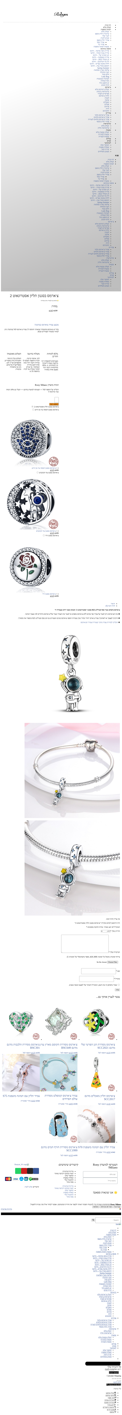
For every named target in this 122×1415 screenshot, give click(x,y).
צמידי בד (101, 44)
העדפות (95, 1207)
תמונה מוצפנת (106, 29)
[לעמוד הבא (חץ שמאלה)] (118, 1380)
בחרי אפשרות (63, 1104)
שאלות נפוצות (104, 147)
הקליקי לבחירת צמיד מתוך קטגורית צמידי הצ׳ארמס (99, 622)
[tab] (58, 604)
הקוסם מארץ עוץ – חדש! (100, 66)
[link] (120, 1209)
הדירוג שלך (115, 931)
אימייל (117, 979)
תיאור (113, 604)
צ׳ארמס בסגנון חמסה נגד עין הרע (47, 410)
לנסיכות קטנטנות (103, 79)
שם (118, 971)
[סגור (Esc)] (120, 1378)
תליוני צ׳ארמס (104, 96)
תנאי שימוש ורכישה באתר (64, 1173)
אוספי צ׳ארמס (106, 49)
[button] (61, 155)
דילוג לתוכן (117, 1382)
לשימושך (107, 143)
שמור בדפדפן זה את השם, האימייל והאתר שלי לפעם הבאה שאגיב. (93, 985)
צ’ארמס (108, 87)
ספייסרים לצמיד (103, 94)
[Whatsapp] (18, 1171)
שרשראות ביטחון (103, 92)
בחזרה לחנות (109, 1369)
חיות (107, 109)
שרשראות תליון (103, 262)
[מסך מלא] (115, 1378)
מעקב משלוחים (103, 151)
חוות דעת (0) (110, 606)
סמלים (106, 104)
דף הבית (111, 160)
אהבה (107, 100)
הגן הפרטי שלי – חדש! (101, 55)
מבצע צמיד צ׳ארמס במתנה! (47, 325)
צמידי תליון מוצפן (103, 40)
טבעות (108, 130)
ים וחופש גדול (104, 83)
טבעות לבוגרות (103, 134)
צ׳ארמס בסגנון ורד (52, 536)
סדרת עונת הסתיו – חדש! (100, 53)
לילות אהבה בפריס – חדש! (99, 64)
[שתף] (118, 1378)
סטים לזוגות (105, 38)
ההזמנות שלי (69, 1180)
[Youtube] (24, 1171)
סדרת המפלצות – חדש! (100, 57)
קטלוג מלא (105, 32)
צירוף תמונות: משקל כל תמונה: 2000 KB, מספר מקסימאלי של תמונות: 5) (93, 957)
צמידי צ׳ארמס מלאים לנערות (98, 119)
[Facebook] (36, 1171)
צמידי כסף (100, 42)
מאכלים (106, 102)
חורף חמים (105, 219)
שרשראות (107, 124)
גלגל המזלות (105, 81)
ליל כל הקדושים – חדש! (100, 62)
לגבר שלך (105, 36)
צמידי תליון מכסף (103, 256)
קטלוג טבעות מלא (102, 132)
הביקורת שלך (114, 952)
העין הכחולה (104, 72)
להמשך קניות (113, 1372)
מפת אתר (70, 1182)
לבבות (107, 98)
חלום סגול (105, 74)
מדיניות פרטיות (68, 1171)
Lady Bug (105, 77)
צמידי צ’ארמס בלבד (102, 115)
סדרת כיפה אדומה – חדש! (99, 51)
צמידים (108, 113)
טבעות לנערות (104, 271)
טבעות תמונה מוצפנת (101, 181)
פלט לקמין (28, 1187)
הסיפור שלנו (104, 145)
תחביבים (106, 245)
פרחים (106, 106)
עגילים (111, 273)
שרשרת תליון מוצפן (102, 34)
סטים (112, 275)
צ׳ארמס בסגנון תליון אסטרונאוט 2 (46, 407)
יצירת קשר (105, 149)
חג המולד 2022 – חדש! (100, 59)
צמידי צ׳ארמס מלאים (101, 117)
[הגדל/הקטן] (113, 1378)
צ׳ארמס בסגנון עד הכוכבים (49, 473)
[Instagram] (30, 1171)
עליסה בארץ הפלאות (101, 70)
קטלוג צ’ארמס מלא (102, 89)
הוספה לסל (54, 404)
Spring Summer (103, 68)
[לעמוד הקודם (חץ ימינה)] (120, 1380)
